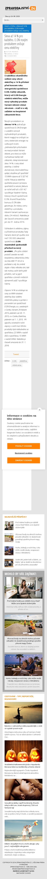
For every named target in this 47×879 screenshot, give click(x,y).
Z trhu (13, 26)
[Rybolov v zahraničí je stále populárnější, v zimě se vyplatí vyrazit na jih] (23, 712)
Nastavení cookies (23, 873)
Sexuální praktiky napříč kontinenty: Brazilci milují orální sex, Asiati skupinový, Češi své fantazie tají (22, 805)
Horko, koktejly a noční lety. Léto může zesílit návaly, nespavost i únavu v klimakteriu (23, 679)
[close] (39, 410)
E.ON (14, 361)
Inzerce (16, 871)
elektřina (23, 361)
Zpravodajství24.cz (23, 862)
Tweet (16, 354)
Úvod (7, 26)
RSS (32, 871)
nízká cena (17, 365)
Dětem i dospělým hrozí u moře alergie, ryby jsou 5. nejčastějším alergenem (22, 845)
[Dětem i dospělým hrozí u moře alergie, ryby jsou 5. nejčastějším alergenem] (23, 830)
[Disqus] (17, 404)
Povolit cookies (23, 446)
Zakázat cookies (23, 460)
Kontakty (25, 871)
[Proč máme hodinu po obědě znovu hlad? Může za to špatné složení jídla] (23, 587)
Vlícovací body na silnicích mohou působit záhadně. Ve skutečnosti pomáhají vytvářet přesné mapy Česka (23, 640)
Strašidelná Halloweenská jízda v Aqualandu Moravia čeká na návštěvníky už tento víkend (22, 765)
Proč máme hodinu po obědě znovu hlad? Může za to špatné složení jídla (23, 602)
